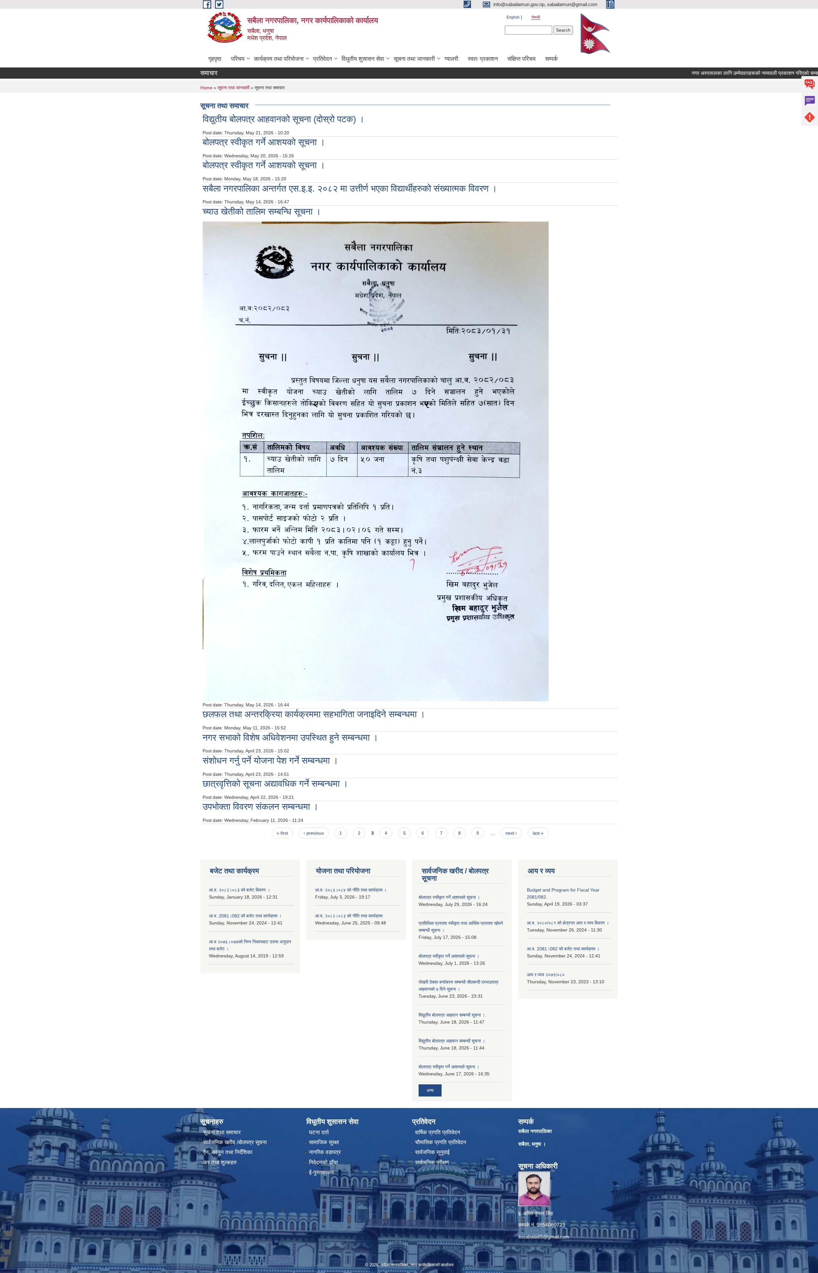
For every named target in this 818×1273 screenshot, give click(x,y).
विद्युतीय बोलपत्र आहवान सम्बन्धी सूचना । (452, 1015)
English (513, 17)
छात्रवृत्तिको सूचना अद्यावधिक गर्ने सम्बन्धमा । (275, 784)
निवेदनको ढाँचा (323, 1162)
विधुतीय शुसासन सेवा (363, 59)
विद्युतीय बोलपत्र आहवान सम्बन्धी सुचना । (452, 1040)
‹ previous (314, 833)
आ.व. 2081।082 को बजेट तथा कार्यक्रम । (245, 915)
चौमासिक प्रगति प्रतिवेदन (440, 1142)
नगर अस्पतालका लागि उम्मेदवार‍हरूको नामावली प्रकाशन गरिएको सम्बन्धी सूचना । (730, 73)
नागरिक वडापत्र (325, 1152)
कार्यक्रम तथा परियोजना (279, 59)
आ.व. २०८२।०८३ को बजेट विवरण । (239, 889)
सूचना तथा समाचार (222, 1132)
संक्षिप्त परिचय (521, 59)
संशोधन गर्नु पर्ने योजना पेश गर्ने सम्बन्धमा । (270, 761)
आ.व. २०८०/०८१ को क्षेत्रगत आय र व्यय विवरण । (568, 922)
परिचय (237, 59)
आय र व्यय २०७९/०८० (546, 974)
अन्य (430, 1090)
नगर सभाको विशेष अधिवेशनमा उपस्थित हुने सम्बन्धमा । (290, 738)
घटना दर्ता (319, 1132)
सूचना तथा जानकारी (414, 59)
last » (538, 833)
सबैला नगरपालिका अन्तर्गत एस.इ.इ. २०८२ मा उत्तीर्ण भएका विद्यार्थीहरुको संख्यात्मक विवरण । (350, 188)
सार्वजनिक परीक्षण (432, 1162)
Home (206, 87)
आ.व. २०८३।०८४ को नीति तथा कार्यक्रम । (351, 889)
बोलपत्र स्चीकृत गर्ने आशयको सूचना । (449, 897)
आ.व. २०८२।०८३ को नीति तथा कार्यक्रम (348, 915)
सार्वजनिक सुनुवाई (432, 1152)
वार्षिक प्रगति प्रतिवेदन (437, 1132)
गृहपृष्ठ (214, 59)
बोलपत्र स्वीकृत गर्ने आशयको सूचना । (264, 142)
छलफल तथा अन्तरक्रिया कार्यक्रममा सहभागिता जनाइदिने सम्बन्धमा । (314, 714)
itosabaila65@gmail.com (543, 1236)
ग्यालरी (451, 59)
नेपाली (535, 17)
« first (282, 833)
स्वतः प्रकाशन (483, 59)
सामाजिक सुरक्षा (324, 1142)
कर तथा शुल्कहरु (220, 1162)
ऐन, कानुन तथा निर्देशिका (227, 1152)
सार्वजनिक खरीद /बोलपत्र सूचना (235, 1142)
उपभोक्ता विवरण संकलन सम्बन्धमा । (261, 807)
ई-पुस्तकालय (321, 1172)
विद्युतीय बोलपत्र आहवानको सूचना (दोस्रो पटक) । (284, 119)
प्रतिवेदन (322, 59)
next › (511, 833)
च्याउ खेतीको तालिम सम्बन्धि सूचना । (262, 211)
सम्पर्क (551, 59)
